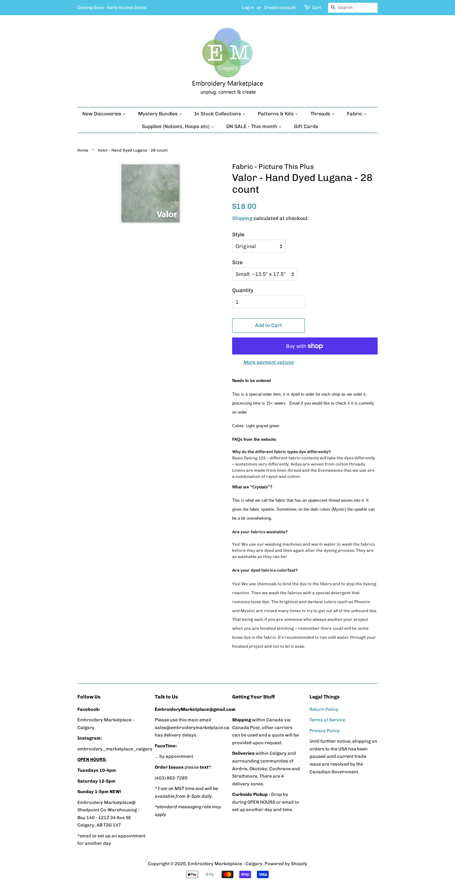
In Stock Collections (218, 114)
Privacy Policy (325, 730)
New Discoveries (102, 114)
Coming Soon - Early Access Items (111, 7)
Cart (316, 7)
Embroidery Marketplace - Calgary (225, 863)
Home (82, 150)
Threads (321, 114)
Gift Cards (306, 126)
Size (237, 262)
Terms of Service (327, 720)
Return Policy (324, 709)
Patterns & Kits (276, 114)
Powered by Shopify (286, 863)
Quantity (243, 290)
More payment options (269, 362)
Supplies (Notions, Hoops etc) (176, 126)
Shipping (242, 218)
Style (238, 234)
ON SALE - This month (252, 126)
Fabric (355, 114)
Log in (248, 7)
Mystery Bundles (158, 114)
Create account (280, 7)
